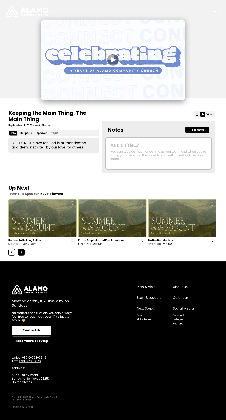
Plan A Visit (146, 287)
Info (13, 133)
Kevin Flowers (43, 125)
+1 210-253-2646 (34, 358)
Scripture (26, 133)
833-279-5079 (30, 361)
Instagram (179, 319)
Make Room (144, 319)
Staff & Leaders (149, 297)
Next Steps (145, 308)
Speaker (41, 133)
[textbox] (158, 153)
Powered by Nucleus (22, 406)
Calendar (180, 297)
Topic (54, 133)
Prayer (140, 315)
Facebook (179, 315)
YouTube (178, 323)
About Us (180, 287)
